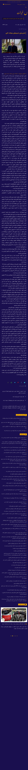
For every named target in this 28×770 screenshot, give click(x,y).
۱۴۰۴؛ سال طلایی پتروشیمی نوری (20, 583)
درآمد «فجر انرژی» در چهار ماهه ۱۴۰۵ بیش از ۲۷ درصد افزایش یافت (13, 447)
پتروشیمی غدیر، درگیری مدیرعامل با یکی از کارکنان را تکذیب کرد (14, 560)
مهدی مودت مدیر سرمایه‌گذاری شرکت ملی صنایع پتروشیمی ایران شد (14, 529)
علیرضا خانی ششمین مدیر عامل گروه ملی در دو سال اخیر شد (15, 430)
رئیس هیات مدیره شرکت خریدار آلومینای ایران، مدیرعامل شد (15, 511)
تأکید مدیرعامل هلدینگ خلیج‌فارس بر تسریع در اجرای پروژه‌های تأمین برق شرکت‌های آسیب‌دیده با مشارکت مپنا (15, 521)
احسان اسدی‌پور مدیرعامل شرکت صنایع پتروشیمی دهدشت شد (14, 476)
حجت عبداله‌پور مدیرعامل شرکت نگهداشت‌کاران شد (16, 590)
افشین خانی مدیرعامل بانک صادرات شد (18, 565)
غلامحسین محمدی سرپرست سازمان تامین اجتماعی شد (16, 471)
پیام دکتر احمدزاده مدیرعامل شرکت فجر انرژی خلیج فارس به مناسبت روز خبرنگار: (14, 494)
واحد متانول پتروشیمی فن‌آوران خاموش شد (18, 474)
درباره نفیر (9, 1)
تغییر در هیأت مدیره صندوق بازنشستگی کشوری (17, 557)
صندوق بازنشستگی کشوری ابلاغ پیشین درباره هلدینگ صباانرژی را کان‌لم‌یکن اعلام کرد (14, 593)
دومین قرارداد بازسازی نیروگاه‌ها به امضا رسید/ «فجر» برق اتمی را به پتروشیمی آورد (14, 438)
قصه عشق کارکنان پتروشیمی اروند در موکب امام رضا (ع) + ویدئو (14, 624)
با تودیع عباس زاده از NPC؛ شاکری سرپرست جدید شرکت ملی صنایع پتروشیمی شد (14, 586)
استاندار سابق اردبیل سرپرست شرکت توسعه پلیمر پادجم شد (15, 546)
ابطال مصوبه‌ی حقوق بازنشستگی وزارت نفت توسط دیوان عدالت (14, 541)
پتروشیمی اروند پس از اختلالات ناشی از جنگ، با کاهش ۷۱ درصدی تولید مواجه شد (14, 514)
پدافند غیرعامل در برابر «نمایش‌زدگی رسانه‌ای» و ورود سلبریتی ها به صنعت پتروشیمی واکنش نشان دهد (14, 479)
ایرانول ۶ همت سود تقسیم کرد (20, 567)
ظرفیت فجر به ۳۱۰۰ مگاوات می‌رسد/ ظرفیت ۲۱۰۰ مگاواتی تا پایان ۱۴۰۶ (14, 427)
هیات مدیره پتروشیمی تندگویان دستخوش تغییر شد (16, 517)
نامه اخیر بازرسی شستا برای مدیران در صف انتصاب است (15, 456)
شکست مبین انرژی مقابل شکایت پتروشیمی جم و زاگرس (16, 508)
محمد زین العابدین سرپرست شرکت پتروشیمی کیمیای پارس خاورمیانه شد (15, 577)
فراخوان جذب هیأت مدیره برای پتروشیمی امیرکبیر (17, 543)
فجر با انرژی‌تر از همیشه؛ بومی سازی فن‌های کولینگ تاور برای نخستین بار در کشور (14, 392)
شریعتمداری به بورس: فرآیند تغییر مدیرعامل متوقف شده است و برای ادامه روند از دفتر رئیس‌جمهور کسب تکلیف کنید (14, 423)
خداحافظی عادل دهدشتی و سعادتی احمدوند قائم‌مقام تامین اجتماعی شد (15, 453)
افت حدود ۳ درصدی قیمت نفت (18, 396)
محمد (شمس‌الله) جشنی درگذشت (19, 551)
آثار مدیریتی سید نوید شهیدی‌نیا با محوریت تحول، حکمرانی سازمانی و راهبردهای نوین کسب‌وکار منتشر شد (14, 525)
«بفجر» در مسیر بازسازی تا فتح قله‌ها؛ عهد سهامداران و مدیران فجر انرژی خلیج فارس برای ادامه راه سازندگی (14, 537)
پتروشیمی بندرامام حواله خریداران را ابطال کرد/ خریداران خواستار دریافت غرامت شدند (15, 419)
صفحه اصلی (18, 1)
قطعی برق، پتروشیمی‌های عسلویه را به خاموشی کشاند (16, 483)
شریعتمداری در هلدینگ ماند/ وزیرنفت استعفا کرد (17, 570)
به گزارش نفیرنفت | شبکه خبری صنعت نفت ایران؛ (15, 74)
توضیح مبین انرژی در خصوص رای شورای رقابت (17, 506)
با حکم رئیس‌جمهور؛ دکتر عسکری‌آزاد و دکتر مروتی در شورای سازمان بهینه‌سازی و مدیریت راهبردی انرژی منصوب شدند (14, 573)
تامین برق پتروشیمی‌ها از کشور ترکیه (19, 562)
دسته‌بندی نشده (22, 386)
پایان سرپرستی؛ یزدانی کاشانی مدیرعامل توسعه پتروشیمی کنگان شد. (15, 486)
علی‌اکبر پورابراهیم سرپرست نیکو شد (19, 548)
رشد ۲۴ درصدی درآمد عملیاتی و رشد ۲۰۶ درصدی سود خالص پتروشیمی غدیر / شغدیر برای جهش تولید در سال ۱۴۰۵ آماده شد (15, 554)
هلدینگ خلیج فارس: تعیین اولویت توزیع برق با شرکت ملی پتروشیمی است (15, 502)
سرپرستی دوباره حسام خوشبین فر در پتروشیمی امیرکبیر (16, 581)
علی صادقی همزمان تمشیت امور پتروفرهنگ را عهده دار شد (13, 400)
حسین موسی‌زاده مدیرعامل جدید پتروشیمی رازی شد (16, 596)
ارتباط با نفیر (13, 1)
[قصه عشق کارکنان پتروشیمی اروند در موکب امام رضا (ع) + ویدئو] (14, 614)
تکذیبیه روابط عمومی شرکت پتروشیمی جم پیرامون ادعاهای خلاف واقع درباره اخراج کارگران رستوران (14, 533)
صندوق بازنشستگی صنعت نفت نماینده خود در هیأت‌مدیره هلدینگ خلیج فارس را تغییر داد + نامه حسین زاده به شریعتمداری (14, 599)
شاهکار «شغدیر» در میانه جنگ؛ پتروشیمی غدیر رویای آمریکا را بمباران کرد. (15, 498)
